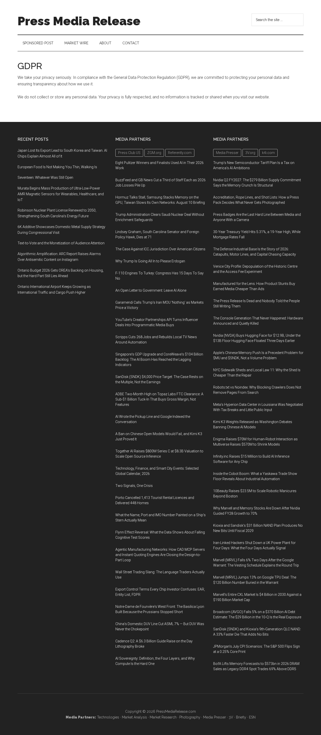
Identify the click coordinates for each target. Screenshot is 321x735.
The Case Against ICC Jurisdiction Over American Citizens (160, 249)
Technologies (108, 717)
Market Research (163, 717)
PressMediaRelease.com (176, 711)
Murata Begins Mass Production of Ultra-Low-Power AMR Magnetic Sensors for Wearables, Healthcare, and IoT (61, 194)
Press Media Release (79, 21)
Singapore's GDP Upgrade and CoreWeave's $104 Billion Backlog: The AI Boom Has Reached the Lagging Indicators (159, 359)
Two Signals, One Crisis (134, 486)
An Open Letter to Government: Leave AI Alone (150, 290)
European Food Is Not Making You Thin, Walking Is (57, 167)
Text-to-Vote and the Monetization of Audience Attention (61, 243)
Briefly (241, 717)
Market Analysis (134, 717)
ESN (252, 717)
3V (231, 717)
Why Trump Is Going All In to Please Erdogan (150, 261)
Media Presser (214, 717)
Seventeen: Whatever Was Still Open (45, 177)
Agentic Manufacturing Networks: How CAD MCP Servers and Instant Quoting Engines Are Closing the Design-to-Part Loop (160, 554)
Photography (189, 717)
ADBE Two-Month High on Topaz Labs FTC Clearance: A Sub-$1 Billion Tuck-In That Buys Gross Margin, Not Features (159, 399)
